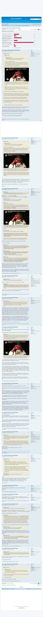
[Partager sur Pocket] (28, 117)
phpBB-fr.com (23, 607)
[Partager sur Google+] (25, 117)
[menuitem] (8, 24)
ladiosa (32, 455)
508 (34, 415)
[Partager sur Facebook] (10, 117)
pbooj (4, 51)
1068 (34, 191)
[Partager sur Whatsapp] (27, 117)
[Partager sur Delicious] (19, 117)
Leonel (32, 383)
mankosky (32, 412)
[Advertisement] (21, 8)
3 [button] (37, 29)
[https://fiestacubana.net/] (6, 18)
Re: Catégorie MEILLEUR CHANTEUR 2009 (11, 50)
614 (34, 329)
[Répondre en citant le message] (28, 50)
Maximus (32, 431)
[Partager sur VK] (21, 117)
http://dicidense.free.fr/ (5, 323)
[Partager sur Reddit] (17, 117)
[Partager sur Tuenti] (14, 117)
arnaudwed (32, 188)
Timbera (32, 485)
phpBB (19, 606)
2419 (34, 140)
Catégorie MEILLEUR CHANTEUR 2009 (10, 28)
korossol (32, 548)
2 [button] (36, 29)
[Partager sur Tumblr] (23, 117)
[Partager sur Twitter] (12, 117)
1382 (34, 52)
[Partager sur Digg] (16, 117)
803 (34, 278)
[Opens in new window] (3, 186)
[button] (34, 29)
